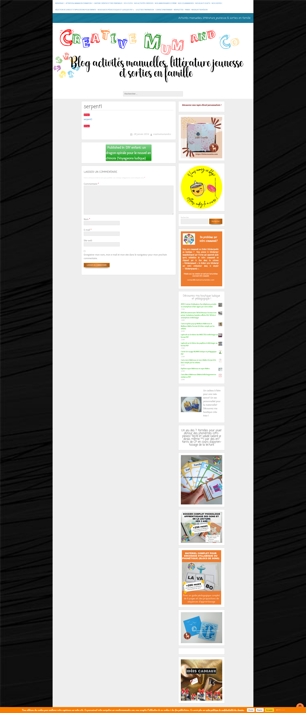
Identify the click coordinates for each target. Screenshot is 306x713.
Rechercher (185, 217)
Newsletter (178, 10)
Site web (88, 240)
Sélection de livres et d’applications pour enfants (75, 10)
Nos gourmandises (186, 3)
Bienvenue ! (59, 3)
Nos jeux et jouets (202, 3)
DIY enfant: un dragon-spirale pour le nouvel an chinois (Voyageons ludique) (128, 152)
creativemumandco (162, 134)
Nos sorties (217, 3)
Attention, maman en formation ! (79, 3)
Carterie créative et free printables (108, 3)
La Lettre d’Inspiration (145, 10)
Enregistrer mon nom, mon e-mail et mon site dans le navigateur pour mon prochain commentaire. (125, 256)
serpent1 (88, 119)
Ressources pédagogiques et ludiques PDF (115, 10)
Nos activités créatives (143, 3)
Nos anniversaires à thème (166, 3)
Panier (187, 10)
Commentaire (91, 183)
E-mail (87, 229)
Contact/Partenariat (163, 10)
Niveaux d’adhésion (199, 10)
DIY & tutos (128, 3)
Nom (87, 219)
